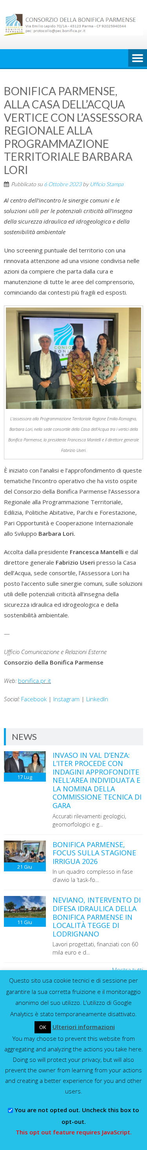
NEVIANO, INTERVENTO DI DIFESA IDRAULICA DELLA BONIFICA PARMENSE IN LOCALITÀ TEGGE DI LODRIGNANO (97, 916)
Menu (137, 58)
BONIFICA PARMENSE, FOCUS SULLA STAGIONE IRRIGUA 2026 (94, 853)
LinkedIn (97, 699)
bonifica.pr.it (34, 680)
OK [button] (42, 1027)
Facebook (34, 699)
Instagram (66, 699)
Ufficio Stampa (106, 184)
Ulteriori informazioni (84, 1027)
